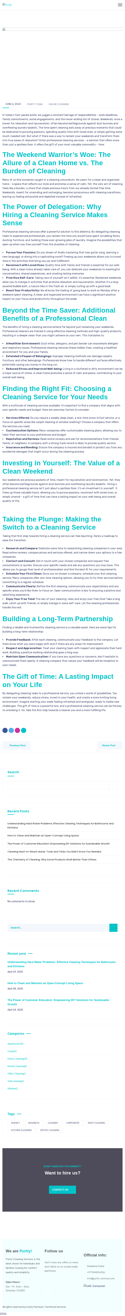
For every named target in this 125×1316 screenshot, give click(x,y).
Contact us (60, 1189)
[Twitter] (11, 730)
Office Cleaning (16, 1073)
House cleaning (59, 104)
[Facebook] (5, 730)
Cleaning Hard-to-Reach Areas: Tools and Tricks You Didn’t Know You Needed (54, 851)
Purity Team (34, 104)
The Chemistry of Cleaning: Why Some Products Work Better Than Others (51, 859)
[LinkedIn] (23, 730)
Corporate (72, 1123)
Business (33, 1123)
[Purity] (7, 4)
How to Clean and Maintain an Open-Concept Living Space (43, 835)
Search (13, 772)
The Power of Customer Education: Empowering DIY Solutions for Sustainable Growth (58, 843)
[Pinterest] (17, 730)
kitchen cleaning (17, 1066)
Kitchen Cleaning (21, 1130)
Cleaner (53, 1123)
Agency (15, 1123)
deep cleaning (96, 1123)
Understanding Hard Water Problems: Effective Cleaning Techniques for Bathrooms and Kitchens (60, 825)
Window (12, 1088)
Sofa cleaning (15, 1081)
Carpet (12, 1051)
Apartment (15, 1043)
